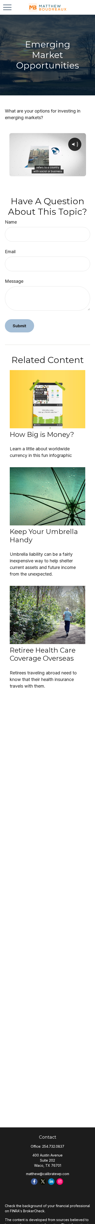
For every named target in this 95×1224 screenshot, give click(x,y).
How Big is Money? (42, 434)
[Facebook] (34, 1181)
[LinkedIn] (51, 1181)
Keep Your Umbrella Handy (44, 535)
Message (14, 281)
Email (10, 251)
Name (11, 222)
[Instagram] (60, 1181)
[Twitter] (42, 1181)
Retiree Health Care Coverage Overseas (43, 654)
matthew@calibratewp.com (47, 1174)
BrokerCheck (34, 1211)
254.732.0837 (53, 1146)
